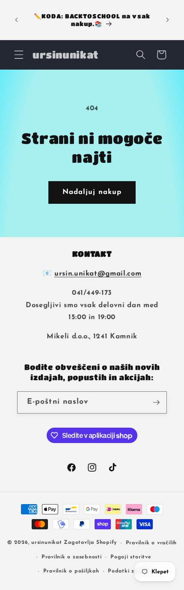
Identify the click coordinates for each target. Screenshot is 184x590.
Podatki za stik (129, 571)
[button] (19, 54)
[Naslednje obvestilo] (167, 20)
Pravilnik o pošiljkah (71, 571)
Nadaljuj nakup (92, 192)
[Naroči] (156, 402)
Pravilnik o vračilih (151, 543)
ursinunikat (46, 543)
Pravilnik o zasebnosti (72, 557)
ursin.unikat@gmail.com (98, 273)
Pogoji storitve (130, 557)
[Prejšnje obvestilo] (16, 20)
